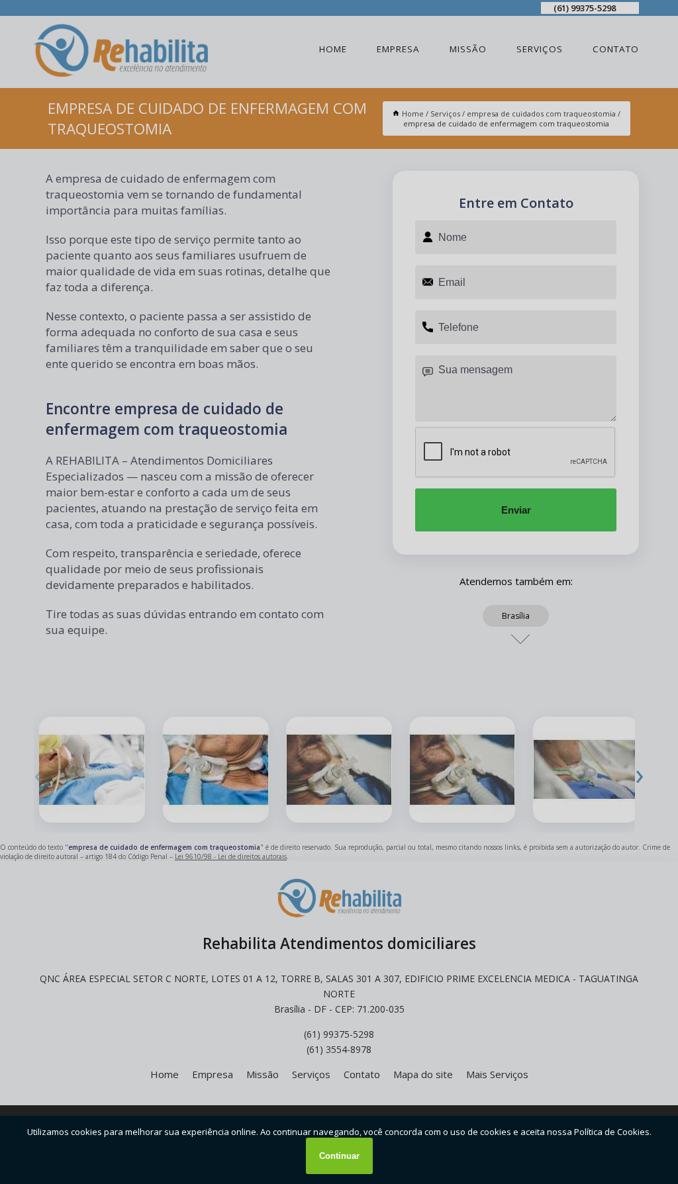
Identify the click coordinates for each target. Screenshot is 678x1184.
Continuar (339, 1156)
